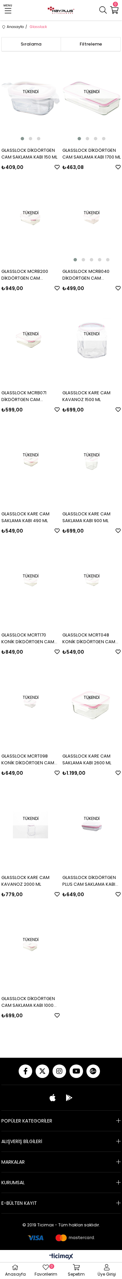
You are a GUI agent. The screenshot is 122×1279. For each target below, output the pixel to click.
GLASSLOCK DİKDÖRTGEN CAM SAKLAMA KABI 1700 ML (91, 153)
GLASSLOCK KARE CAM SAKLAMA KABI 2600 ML (86, 759)
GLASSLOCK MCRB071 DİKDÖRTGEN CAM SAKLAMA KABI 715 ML (23, 396)
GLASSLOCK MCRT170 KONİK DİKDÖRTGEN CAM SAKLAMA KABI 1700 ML (27, 638)
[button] (22, 138)
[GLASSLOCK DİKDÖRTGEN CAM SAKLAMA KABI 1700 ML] (91, 98)
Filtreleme (91, 44)
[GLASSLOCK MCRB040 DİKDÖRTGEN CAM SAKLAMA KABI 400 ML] (91, 219)
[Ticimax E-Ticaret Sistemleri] (61, 1256)
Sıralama (31, 44)
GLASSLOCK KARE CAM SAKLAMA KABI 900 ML (86, 517)
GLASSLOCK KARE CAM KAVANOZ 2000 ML (25, 880)
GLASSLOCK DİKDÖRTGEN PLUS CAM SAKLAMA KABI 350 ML (89, 881)
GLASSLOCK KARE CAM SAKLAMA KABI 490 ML (25, 517)
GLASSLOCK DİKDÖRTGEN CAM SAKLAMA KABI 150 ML (29, 153)
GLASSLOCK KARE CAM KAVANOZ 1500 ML (86, 396)
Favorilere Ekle (57, 167)
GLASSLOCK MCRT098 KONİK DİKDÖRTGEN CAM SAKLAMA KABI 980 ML (27, 759)
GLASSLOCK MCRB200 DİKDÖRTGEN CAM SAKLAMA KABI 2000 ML (25, 275)
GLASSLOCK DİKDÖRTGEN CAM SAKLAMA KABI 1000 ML (28, 1002)
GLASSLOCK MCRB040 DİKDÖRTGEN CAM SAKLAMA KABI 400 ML (85, 275)
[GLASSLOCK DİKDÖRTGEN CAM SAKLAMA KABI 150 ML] (30, 98)
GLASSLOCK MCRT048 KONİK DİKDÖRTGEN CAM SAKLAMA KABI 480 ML (88, 638)
